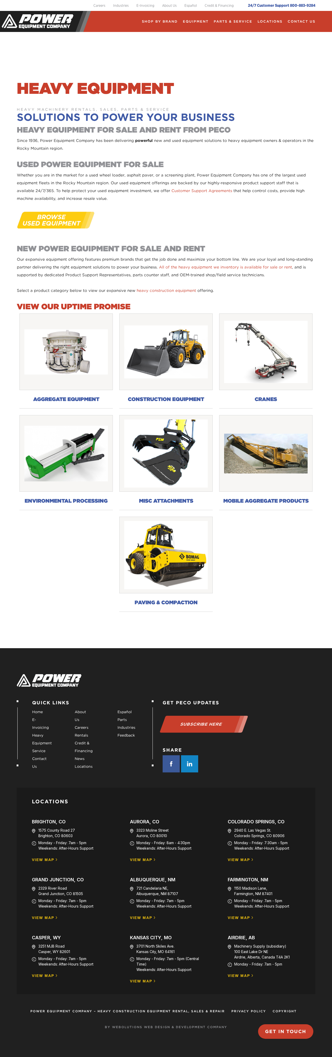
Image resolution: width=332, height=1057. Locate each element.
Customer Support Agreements (201, 190)
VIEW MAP (43, 859)
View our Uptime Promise (73, 306)
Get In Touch (285, 1031)
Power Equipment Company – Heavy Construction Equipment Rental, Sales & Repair (127, 1011)
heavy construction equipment (166, 290)
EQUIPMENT (196, 21)
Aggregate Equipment (66, 399)
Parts (122, 720)
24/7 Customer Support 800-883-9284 (281, 5)
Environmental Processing (66, 501)
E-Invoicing (145, 5)
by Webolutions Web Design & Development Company (166, 1027)
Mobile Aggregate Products (266, 501)
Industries (121, 5)
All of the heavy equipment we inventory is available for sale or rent (225, 267)
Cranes (266, 399)
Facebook (171, 763)
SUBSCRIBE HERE (201, 724)
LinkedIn (189, 763)
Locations (270, 21)
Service (38, 751)
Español (190, 5)
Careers (99, 5)
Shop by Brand (160, 21)
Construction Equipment (166, 399)
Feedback (126, 735)
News (80, 759)
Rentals (81, 735)
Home (37, 712)
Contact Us (301, 21)
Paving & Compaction (166, 602)
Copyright (285, 1011)
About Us (169, 5)
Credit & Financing (219, 5)
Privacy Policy (248, 1011)
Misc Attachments (166, 501)
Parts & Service (233, 21)
